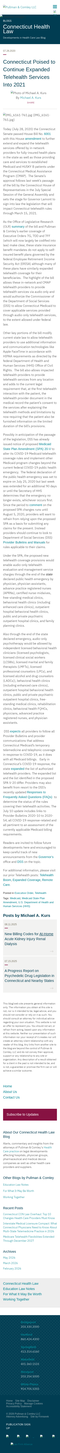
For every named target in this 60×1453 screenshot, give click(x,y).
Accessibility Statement (19, 1406)
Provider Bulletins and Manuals (24, 542)
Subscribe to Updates (23, 1114)
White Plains (29, 1384)
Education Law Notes (20, 1289)
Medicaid (15, 898)
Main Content (19, 3)
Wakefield (27, 1359)
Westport (27, 1372)
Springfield (28, 1347)
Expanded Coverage (26, 880)
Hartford (26, 1334)
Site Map (20, 1400)
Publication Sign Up (18, 1426)
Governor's (46, 857)
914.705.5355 (30, 1389)
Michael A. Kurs (30, 97)
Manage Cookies (33, 1403)
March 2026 (10, 1263)
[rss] (19, 1436)
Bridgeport (28, 1322)
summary (18, 226)
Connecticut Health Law (20, 1283)
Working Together (16, 1299)
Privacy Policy (14, 1403)
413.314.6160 (30, 1351)
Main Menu (55, 6)
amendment (33, 138)
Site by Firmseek (39, 1416)
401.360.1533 (30, 1364)
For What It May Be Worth (22, 1294)
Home (7, 1086)
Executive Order (24, 893)
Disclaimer (33, 1400)
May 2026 (9, 1257)
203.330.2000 (30, 1327)
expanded (17, 768)
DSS (20, 861)
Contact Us (11, 1097)
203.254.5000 (30, 1376)
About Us (10, 1092)
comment (35, 505)
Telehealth (40, 893)
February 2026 (12, 1268)
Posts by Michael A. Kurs (26, 915)
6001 (47, 134)
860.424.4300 (30, 1339)
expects (15, 731)
